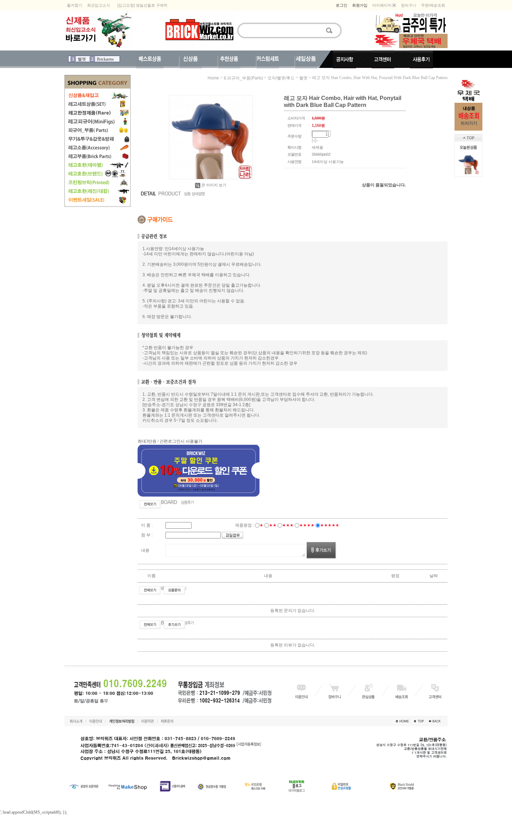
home (213, 78)
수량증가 (315, 139)
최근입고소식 (98, 5)
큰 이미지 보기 (213, 185)
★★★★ (307, 525)
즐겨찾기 (74, 5)
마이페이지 (381, 5)
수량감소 (315, 142)
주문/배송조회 (433, 5)
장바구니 (408, 5)
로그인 (341, 5)
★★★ (288, 525)
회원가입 (359, 5)
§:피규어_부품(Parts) (243, 78)
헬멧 (303, 78)
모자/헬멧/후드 (281, 78)
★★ (273, 525)
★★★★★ (329, 525)
